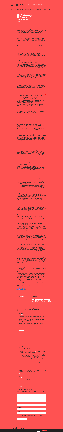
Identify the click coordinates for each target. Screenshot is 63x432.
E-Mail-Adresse (19, 407)
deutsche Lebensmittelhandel (23, 172)
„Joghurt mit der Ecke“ (24, 76)
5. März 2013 (22, 314)
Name (18, 403)
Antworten (21, 330)
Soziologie (22, 296)
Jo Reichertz (35, 351)
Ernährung (37, 297)
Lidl (18, 34)
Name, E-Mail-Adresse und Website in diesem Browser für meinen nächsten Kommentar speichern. (30, 416)
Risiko (41, 301)
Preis (33, 301)
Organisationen (41, 300)
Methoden (48, 299)
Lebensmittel (38, 299)
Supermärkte (19, 58)
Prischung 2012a (29, 105)
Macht (42, 299)
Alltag (33, 297)
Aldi (43, 33)
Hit (44, 74)
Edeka (18, 39)
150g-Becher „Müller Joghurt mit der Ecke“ (29, 67)
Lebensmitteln (23, 30)
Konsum (49, 297)
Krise (33, 299)
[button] (17, 289)
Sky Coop (23, 74)
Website (18, 411)
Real (33, 73)
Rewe (30, 73)
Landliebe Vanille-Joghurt (22, 55)
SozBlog (18, 4)
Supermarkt (20, 185)
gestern (21, 45)
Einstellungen (38, 431)
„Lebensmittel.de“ (32, 74)
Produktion (37, 301)
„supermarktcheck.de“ (22, 60)
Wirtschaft (50, 301)
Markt (45, 299)
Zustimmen (44, 430)
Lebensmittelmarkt (40, 34)
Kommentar (19, 393)
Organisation (35, 300)
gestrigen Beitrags (34, 32)
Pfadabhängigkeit (49, 300)
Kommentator (25, 32)
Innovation (45, 297)
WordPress (51, 429)
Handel (41, 297)
